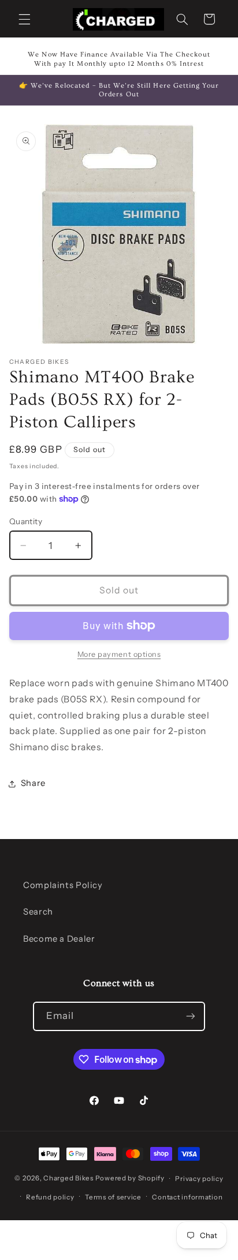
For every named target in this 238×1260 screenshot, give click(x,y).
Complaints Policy (63, 885)
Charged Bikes (69, 1179)
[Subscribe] (190, 1016)
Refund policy (50, 1197)
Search (38, 912)
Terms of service (113, 1197)
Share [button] (33, 783)
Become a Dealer (59, 939)
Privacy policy (199, 1179)
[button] (24, 19)
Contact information (187, 1197)
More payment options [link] (119, 654)
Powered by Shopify (130, 1179)
